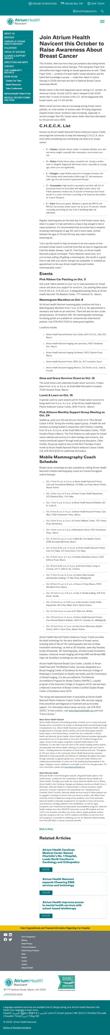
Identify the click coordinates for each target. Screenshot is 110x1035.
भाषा (75, 1013)
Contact (9, 66)
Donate (23, 957)
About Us (9, 34)
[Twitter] (10, 939)
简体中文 (33, 1013)
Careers (24, 961)
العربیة (16, 1013)
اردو (25, 1016)
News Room (10, 77)
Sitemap (24, 940)
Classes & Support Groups (15, 57)
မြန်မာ (24, 1013)
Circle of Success (14, 52)
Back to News (46, 829)
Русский (101, 1013)
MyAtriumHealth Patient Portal (17, 94)
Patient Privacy (26, 944)
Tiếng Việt (34, 1016)
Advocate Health (27, 968)
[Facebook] (5, 939)
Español (7, 1013)
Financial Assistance (28, 947)
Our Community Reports (13, 72)
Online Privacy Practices (30, 950)
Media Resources (13, 85)
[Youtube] (5, 934)
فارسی (43, 1013)
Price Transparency (28, 937)
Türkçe (18, 1016)
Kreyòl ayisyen (65, 1013)
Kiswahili (8, 1016)
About (23, 954)
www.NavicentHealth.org (81, 711)
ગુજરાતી (52, 1013)
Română (92, 1013)
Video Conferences (14, 89)
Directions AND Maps (16, 62)
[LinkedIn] (10, 934)
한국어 (82, 1013)
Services (9, 38)
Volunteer (10, 48)
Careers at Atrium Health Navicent (14, 43)
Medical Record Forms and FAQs (17, 99)
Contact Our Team (13, 81)
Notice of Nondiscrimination (17, 1028)
